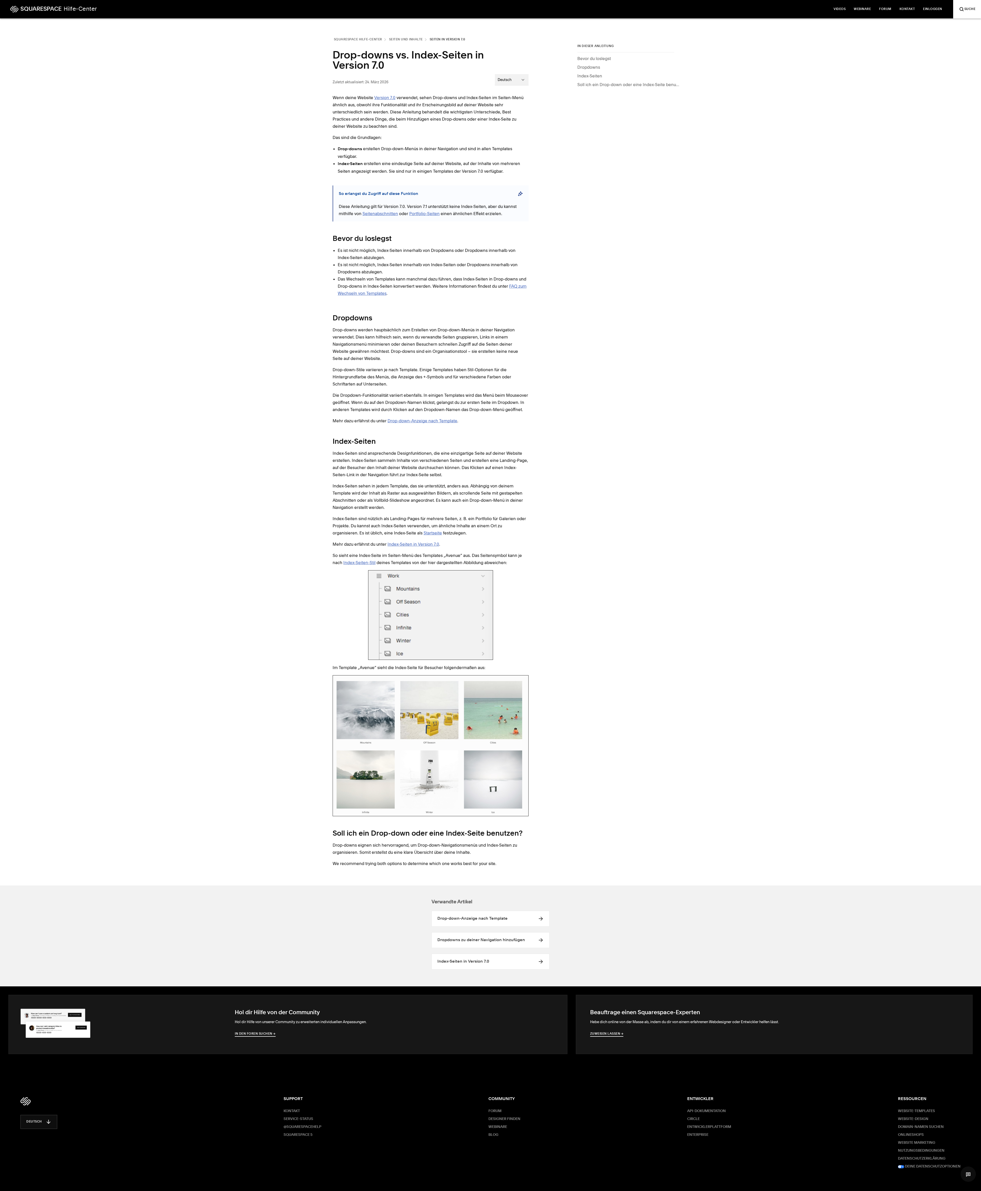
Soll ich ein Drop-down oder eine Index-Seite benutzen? (628, 84)
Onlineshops (911, 1135)
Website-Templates (916, 1111)
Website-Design (913, 1119)
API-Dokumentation (706, 1111)
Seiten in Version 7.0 (447, 39)
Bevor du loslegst (594, 58)
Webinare (497, 1127)
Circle (693, 1119)
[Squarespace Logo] (25, 1101)
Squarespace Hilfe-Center (358, 39)
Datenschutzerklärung (921, 1158)
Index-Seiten (589, 75)
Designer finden (504, 1119)
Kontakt (292, 1111)
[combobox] (512, 79)
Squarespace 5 (298, 1135)
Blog (493, 1135)
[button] (968, 1174)
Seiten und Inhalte (406, 39)
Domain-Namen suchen (921, 1127)
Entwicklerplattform (709, 1127)
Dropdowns (588, 67)
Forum (494, 1111)
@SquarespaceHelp (302, 1127)
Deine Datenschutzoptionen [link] (932, 1166)
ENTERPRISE (697, 1135)
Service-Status (298, 1119)
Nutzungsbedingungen (921, 1150)
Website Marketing (916, 1143)
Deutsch (34, 1121)
